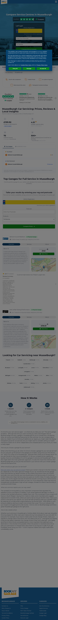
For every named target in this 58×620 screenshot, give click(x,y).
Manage (29, 68)
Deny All (15, 68)
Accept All (43, 68)
